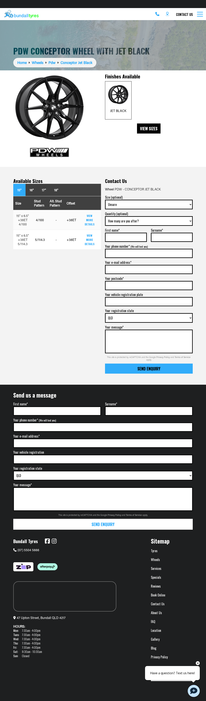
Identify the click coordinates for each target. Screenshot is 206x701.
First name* (112, 230)
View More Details (90, 220)
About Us (156, 612)
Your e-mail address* (118, 262)
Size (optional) (114, 197)
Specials (156, 577)
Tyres (154, 550)
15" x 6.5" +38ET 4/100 (22, 220)
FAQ (153, 621)
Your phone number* (126, 246)
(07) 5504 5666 (28, 550)
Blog (153, 648)
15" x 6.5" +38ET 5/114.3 (22, 239)
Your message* (114, 327)
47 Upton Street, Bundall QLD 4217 (41, 618)
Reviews (156, 586)
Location (156, 630)
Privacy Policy (163, 357)
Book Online (158, 595)
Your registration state (119, 310)
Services (156, 568)
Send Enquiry (148, 369)
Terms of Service (183, 357)
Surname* (157, 230)
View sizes (149, 128)
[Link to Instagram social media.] (54, 541)
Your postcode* (114, 278)
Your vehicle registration (28, 452)
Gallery (155, 639)
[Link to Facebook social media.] (47, 541)
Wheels (155, 559)
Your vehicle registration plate (124, 294)
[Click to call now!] (157, 14)
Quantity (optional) (116, 213)
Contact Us (184, 14)
